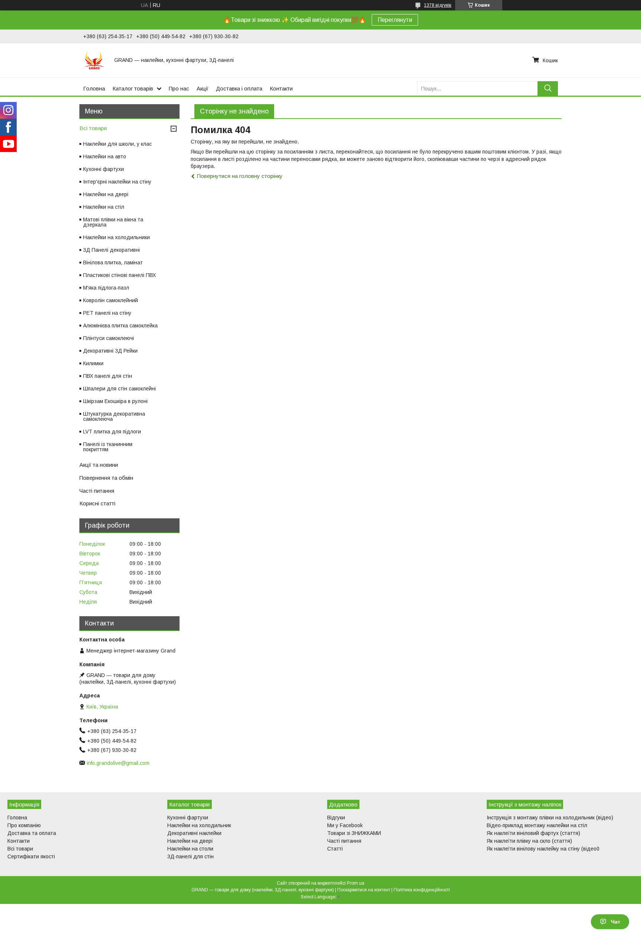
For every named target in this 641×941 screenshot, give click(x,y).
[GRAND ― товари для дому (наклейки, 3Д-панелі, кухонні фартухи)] (94, 60)
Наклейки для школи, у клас (117, 144)
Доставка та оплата (31, 833)
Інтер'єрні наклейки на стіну (117, 182)
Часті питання (96, 491)
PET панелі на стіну (107, 313)
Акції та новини (98, 465)
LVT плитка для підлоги (112, 432)
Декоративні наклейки (194, 833)
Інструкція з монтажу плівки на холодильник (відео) (550, 818)
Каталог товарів (132, 88)
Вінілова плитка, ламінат (113, 262)
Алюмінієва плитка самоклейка (120, 325)
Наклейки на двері (105, 194)
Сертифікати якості (31, 856)
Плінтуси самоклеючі (108, 338)
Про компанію (24, 825)
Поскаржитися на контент (363, 889)
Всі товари (93, 128)
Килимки (93, 363)
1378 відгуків (437, 5)
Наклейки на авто (104, 156)
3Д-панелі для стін (190, 856)
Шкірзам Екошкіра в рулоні (115, 401)
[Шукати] (548, 88)
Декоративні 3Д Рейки (110, 351)
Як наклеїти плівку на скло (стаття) (529, 841)
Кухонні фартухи (103, 169)
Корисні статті (97, 503)
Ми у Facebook (345, 825)
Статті (335, 849)
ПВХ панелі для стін (107, 376)
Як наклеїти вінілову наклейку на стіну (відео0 (543, 849)
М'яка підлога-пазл (106, 288)
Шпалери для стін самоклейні (119, 389)
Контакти (281, 88)
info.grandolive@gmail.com (118, 763)
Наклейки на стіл (103, 207)
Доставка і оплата (239, 88)
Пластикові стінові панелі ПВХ (119, 275)
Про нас (179, 88)
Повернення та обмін (106, 478)
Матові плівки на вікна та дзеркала (113, 222)
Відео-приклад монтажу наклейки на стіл (537, 825)
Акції (202, 88)
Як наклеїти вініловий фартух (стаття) (533, 833)
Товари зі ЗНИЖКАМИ (354, 833)
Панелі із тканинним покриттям (107, 446)
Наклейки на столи (190, 849)
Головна (94, 88)
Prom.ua (355, 883)
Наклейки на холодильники (116, 237)
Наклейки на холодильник (199, 825)
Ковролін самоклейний (110, 300)
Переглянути (395, 20)
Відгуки (336, 818)
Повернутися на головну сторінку (240, 176)
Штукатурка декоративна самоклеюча (114, 416)
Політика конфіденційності (422, 889)
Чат (615, 922)
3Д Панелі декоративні (111, 250)
